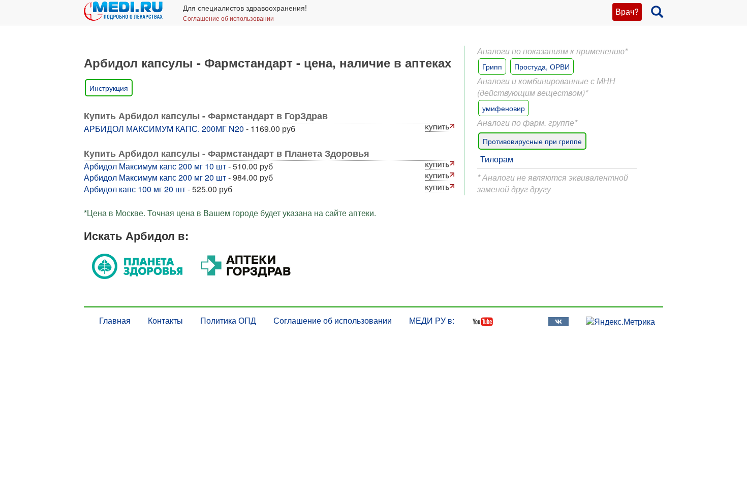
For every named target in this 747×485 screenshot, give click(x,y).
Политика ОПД (228, 320)
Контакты (165, 320)
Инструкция (108, 88)
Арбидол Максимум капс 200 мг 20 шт (155, 177)
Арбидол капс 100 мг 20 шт (134, 189)
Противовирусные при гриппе (532, 141)
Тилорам (496, 159)
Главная (115, 320)
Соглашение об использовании (228, 18)
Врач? (627, 11)
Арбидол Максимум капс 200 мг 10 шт (155, 166)
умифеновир (503, 108)
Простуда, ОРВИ (542, 66)
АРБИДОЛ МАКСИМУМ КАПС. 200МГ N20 (164, 128)
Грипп (492, 66)
